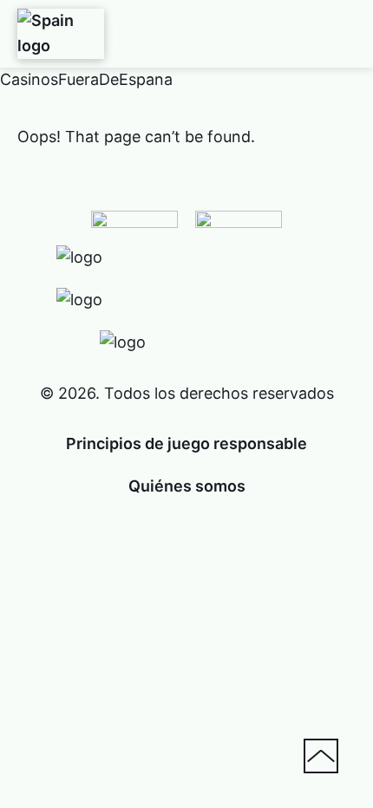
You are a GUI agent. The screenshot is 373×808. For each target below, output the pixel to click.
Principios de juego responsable (186, 443)
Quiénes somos (186, 486)
